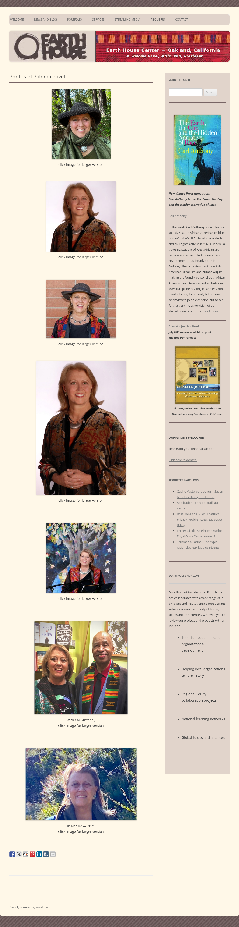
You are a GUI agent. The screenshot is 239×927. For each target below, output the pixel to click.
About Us (158, 19)
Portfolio (74, 19)
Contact (181, 19)
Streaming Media (127, 19)
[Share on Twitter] (19, 854)
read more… (212, 311)
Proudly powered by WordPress (29, 907)
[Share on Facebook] (12, 854)
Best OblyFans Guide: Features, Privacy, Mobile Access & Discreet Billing (199, 519)
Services (98, 19)
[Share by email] (53, 854)
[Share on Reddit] (25, 854)
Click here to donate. (183, 460)
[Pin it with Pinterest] (32, 854)
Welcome (16, 19)
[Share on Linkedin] (39, 854)
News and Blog (45, 19)
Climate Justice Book (184, 326)
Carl (178, 216)
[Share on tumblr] (46, 854)
